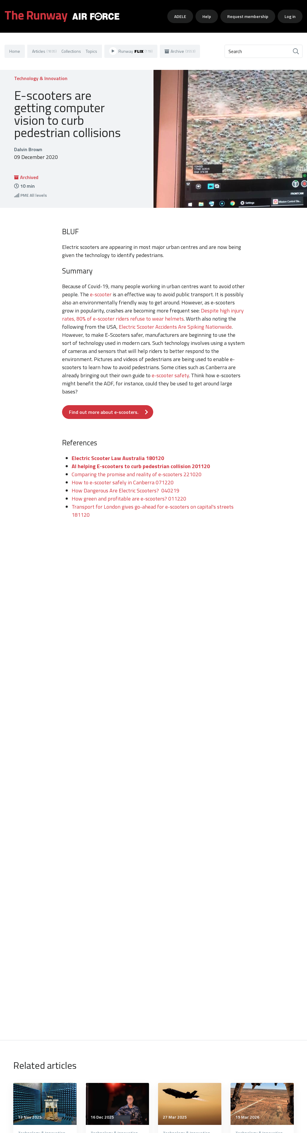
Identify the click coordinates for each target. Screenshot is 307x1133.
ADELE (180, 16)
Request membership (247, 16)
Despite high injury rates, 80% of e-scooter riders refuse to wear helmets (153, 314)
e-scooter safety (170, 375)
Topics (91, 51)
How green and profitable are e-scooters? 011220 (129, 499)
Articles (44, 51)
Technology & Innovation (40, 78)
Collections (71, 51)
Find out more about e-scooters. (104, 412)
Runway (135, 51)
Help (206, 16)
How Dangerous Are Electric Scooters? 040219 (125, 490)
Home (14, 51)
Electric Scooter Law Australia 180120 (118, 458)
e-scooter (101, 294)
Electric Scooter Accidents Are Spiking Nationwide (175, 327)
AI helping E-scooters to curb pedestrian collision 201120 (141, 466)
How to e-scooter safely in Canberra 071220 (136, 482)
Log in (290, 16)
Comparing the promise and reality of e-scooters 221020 (136, 474)
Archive (183, 51)
